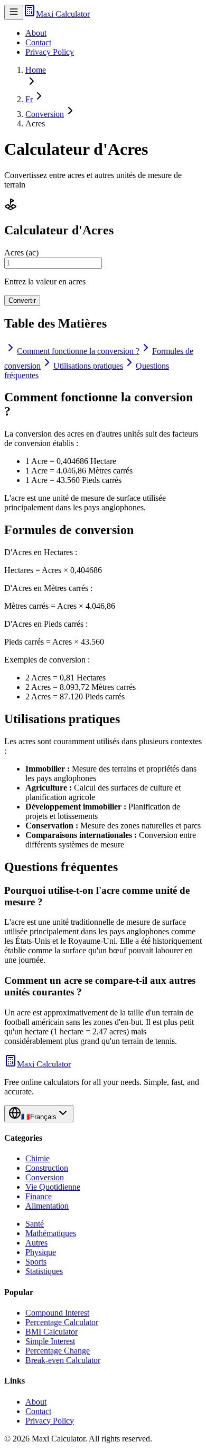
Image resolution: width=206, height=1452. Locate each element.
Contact (38, 42)
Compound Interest (57, 1312)
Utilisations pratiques (88, 365)
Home (35, 69)
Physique (40, 1252)
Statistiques (44, 1271)
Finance (38, 1196)
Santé (34, 1223)
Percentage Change (57, 1350)
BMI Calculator (51, 1331)
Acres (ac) (21, 252)
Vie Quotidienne (52, 1186)
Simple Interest (50, 1341)
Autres (36, 1242)
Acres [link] (35, 123)
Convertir (22, 300)
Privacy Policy (49, 51)
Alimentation (47, 1205)
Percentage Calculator (61, 1322)
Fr (29, 99)
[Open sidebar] (13, 12)
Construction (46, 1167)
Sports (35, 1261)
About (35, 32)
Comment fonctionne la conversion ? (78, 351)
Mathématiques (50, 1233)
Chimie (37, 1158)
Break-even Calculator (62, 1360)
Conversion (44, 114)
